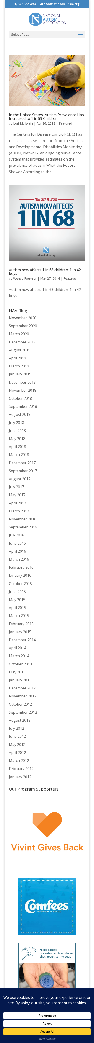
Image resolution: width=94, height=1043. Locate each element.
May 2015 (17, 599)
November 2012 (22, 696)
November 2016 (22, 519)
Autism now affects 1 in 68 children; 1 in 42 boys (45, 271)
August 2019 (19, 350)
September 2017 (23, 470)
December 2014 (22, 639)
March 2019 (19, 366)
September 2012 (23, 712)
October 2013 (20, 664)
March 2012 (19, 760)
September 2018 (23, 406)
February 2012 (21, 768)
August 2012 (19, 720)
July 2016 (16, 535)
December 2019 (22, 342)
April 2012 (17, 752)
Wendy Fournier (25, 278)
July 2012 (16, 728)
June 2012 (17, 736)
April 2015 (17, 607)
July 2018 (16, 422)
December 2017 (22, 462)
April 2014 (17, 647)
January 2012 (20, 776)
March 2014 (19, 655)
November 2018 (22, 390)
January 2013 (20, 680)
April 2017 (17, 503)
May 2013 (17, 672)
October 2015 (20, 583)
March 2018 (19, 454)
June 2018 (17, 430)
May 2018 (17, 438)
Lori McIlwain (23, 123)
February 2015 (21, 623)
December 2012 (22, 688)
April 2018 (17, 446)
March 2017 (19, 511)
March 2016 (19, 559)
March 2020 (19, 333)
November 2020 (22, 317)
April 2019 (17, 358)
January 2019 (20, 374)
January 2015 (20, 631)
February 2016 (21, 567)
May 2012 (17, 744)
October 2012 (20, 704)
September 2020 (23, 325)
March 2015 (19, 615)
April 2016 (17, 551)
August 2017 (19, 478)
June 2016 (17, 543)
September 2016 (23, 527)
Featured (65, 123)
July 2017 (16, 486)
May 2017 (17, 494)
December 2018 (22, 382)
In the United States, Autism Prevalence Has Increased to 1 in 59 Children (46, 116)
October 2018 (20, 398)
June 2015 (17, 591)
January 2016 (20, 575)
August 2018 (19, 414)
